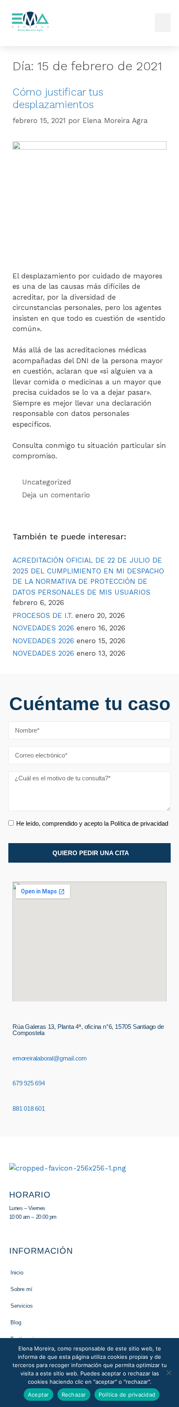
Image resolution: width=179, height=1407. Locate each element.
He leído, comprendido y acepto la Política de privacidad (92, 823)
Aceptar (38, 1394)
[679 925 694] (15, 1073)
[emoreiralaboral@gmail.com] (15, 1048)
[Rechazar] (168, 1372)
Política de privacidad (127, 1394)
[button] (163, 22)
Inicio (16, 1272)
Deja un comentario (56, 495)
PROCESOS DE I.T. (42, 615)
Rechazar (74, 1394)
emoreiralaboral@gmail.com (49, 1058)
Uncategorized (46, 482)
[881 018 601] (15, 1098)
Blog (15, 1322)
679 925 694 (28, 1083)
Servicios (21, 1306)
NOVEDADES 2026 (43, 628)
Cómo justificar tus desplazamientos (57, 98)
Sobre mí (21, 1289)
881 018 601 (28, 1108)
